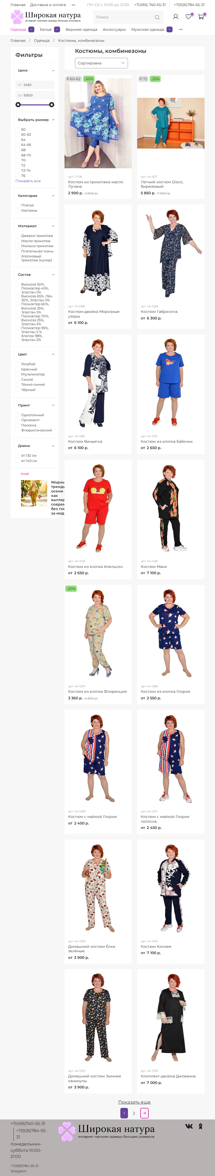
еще (25, 473)
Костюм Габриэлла (159, 311)
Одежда (18, 29)
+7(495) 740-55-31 (150, 4)
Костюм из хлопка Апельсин (95, 566)
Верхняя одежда (81, 29)
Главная (17, 4)
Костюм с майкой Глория (92, 816)
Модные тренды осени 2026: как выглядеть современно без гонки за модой (63, 498)
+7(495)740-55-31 (27, 1123)
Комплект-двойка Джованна (168, 1076)
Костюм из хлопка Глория (165, 691)
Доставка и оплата (48, 4)
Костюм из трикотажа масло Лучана (95, 184)
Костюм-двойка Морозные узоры (94, 314)
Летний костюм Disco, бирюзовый (162, 184)
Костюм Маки (154, 566)
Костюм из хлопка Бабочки (167, 441)
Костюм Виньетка (85, 441)
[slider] (18, 105)
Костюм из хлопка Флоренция (97, 691)
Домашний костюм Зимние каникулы (94, 1078)
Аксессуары (114, 29)
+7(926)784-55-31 (189, 4)
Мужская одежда (147, 29)
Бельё (46, 29)
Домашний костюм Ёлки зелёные (91, 949)
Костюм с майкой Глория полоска (165, 819)
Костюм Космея (156, 946)
